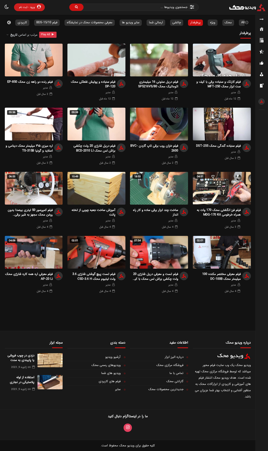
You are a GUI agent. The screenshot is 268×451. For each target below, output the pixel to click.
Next (9, 23)
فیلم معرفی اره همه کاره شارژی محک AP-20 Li (29, 276)
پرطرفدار (195, 22)
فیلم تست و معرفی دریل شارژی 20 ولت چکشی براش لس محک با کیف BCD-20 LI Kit (155, 276)
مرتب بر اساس (23, 34)
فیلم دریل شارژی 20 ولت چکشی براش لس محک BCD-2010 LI (94, 148)
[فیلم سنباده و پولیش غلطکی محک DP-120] (96, 60)
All (243, 22)
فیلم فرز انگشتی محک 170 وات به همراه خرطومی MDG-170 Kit (219, 212)
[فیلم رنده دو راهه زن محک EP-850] (34, 60)
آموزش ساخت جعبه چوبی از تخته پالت (93, 212)
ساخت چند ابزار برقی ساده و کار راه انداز (155, 212)
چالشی (176, 22)
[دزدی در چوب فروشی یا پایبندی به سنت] (50, 360)
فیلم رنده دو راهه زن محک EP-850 (30, 82)
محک (228, 22)
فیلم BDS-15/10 (46, 22)
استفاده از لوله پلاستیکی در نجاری (22, 379)
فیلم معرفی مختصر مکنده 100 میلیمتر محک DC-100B (221, 276)
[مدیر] (261, 101)
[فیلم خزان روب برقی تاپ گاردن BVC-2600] (159, 124)
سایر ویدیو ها (130, 22)
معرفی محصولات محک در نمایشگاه (89, 22)
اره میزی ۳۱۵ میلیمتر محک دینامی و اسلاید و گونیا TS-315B (29, 148)
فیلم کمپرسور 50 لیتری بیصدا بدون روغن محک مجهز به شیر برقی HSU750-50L (30, 212)
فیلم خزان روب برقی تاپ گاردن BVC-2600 (154, 148)
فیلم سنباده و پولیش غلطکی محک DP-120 (93, 84)
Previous (247, 23)
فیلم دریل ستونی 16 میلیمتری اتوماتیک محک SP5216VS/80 (158, 84)
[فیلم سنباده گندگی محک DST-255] (222, 124)
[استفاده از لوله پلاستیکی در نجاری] (50, 382)
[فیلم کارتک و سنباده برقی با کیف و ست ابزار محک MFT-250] (222, 60)
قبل (230, 99)
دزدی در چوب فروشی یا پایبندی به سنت (21, 358)
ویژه (212, 22)
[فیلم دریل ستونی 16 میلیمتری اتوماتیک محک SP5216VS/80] (159, 60)
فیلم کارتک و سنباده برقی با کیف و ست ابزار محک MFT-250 (218, 84)
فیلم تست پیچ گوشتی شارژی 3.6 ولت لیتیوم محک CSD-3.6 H (93, 276)
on (21, 367)
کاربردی (22, 22)
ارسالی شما (156, 22)
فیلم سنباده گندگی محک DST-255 (218, 146)
